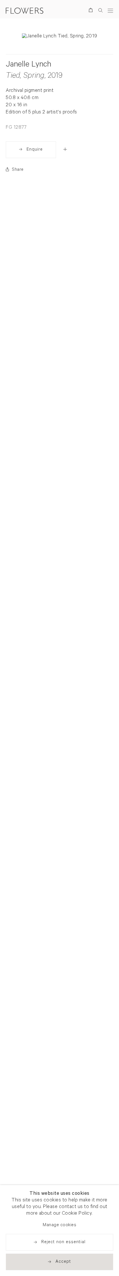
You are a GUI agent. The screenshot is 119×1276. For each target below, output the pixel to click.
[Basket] (92, 11)
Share (18, 170)
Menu (110, 10)
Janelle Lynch (28, 65)
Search (100, 10)
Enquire (35, 149)
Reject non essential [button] (63, 1242)
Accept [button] (63, 1262)
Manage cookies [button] (59, 1225)
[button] (65, 149)
